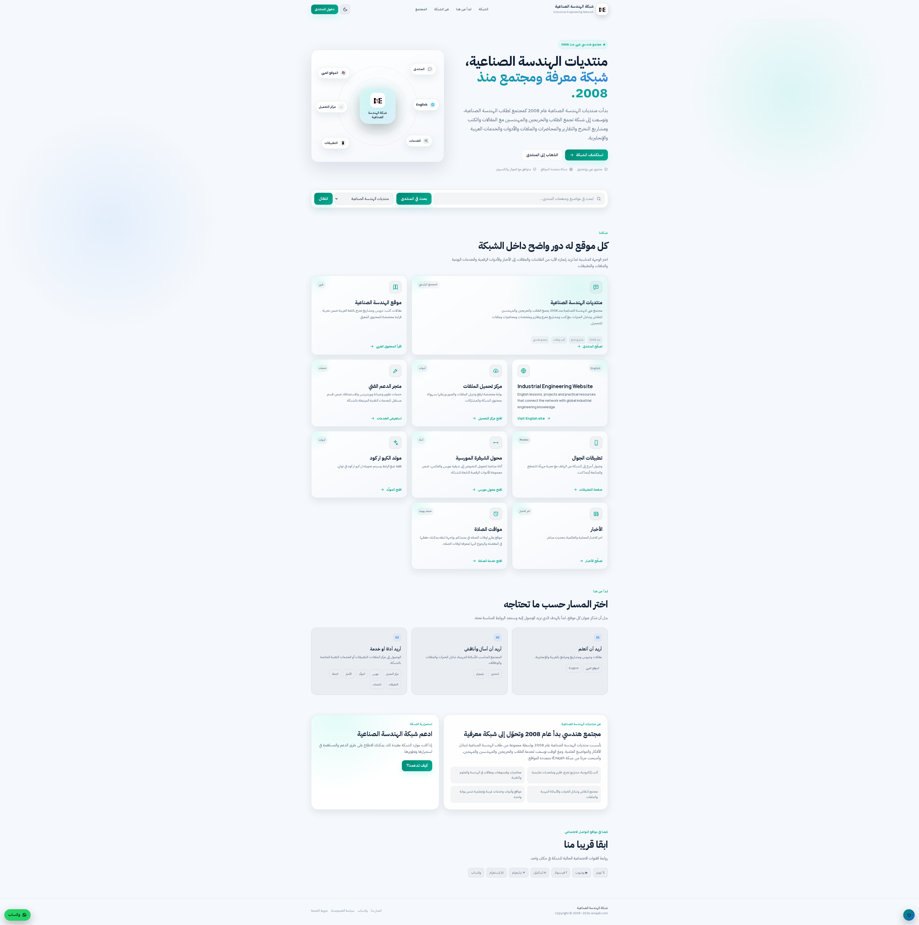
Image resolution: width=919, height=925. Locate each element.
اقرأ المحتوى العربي (389, 346)
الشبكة (483, 9)
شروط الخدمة (319, 910)
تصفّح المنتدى (592, 346)
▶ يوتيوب (581, 872)
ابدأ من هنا (463, 9)
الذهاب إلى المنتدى (542, 155)
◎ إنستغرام (496, 872)
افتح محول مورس (490, 489)
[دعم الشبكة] (909, 915)
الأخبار (349, 674)
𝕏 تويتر (600, 872)
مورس (375, 674)
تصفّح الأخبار (593, 560)
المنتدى (495, 674)
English (574, 668)
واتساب (476, 872)
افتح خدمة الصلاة (490, 560)
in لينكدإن (540, 872)
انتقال (323, 199)
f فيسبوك (561, 872)
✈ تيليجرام (518, 872)
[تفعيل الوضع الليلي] (345, 9)
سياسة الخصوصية (342, 910)
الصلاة (335, 674)
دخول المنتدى (325, 9)
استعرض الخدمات (389, 418)
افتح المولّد (394, 489)
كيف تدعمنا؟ (417, 765)
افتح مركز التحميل (490, 418)
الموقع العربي (592, 668)
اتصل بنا (376, 910)
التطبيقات (393, 684)
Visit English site (531, 418)
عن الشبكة (441, 9)
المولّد (362, 674)
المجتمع (421, 9)
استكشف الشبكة (589, 155)
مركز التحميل (392, 674)
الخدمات (377, 684)
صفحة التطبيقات (590, 489)
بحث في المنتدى (414, 199)
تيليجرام (480, 674)
